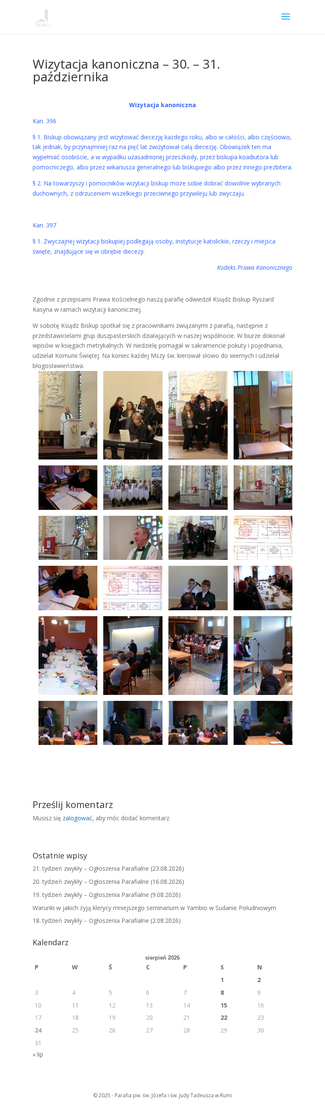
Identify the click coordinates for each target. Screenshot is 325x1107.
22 (223, 1017)
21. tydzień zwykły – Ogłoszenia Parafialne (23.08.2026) (108, 868)
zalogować (77, 818)
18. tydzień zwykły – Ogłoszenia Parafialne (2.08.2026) (107, 920)
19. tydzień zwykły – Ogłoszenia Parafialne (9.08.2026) (107, 895)
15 (223, 1005)
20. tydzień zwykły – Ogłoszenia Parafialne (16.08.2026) (108, 881)
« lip (38, 1054)
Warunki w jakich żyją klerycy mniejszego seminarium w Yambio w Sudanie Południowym (154, 908)
